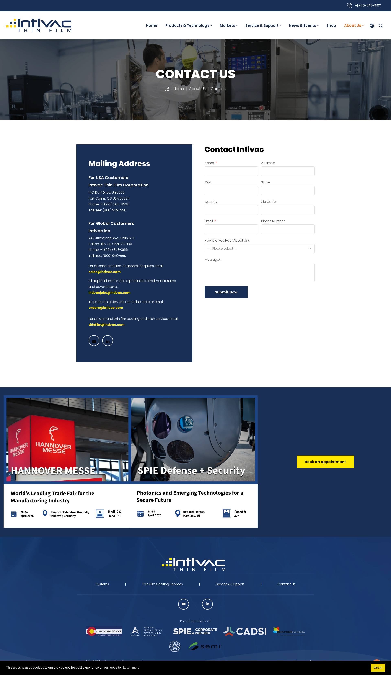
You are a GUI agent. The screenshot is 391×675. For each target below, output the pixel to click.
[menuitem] (151, 25)
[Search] (380, 25)
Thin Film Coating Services (162, 584)
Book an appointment (325, 461)
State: (265, 182)
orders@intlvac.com (106, 307)
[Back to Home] (195, 564)
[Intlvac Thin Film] (38, 25)
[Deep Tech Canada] (175, 646)
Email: (209, 221)
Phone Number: (273, 221)
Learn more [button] (131, 667)
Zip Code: (268, 202)
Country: (211, 202)
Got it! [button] (378, 667)
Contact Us (286, 584)
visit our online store (134, 301)
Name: (210, 163)
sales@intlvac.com (105, 271)
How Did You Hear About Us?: (227, 240)
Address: (268, 163)
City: (208, 182)
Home (178, 88)
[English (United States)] (371, 25)
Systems (102, 584)
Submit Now (226, 292)
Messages (213, 259)
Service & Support (230, 584)
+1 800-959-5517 (367, 5)
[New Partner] (205, 646)
